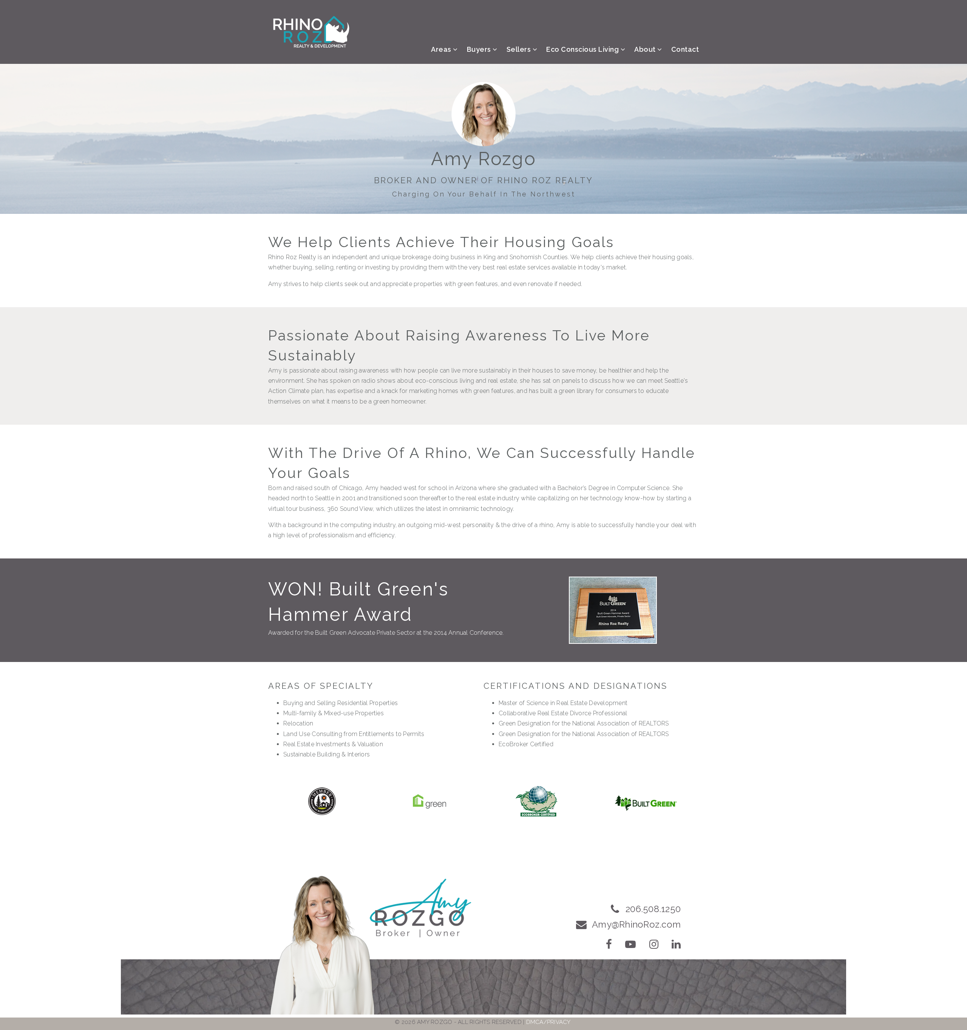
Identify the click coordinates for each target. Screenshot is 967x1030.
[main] (483, 451)
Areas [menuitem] (442, 49)
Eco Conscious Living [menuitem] (583, 49)
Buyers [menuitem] (480, 49)
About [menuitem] (645, 49)
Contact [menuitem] (685, 49)
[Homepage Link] (311, 31)
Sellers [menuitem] (520, 49)
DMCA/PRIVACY (548, 1022)
